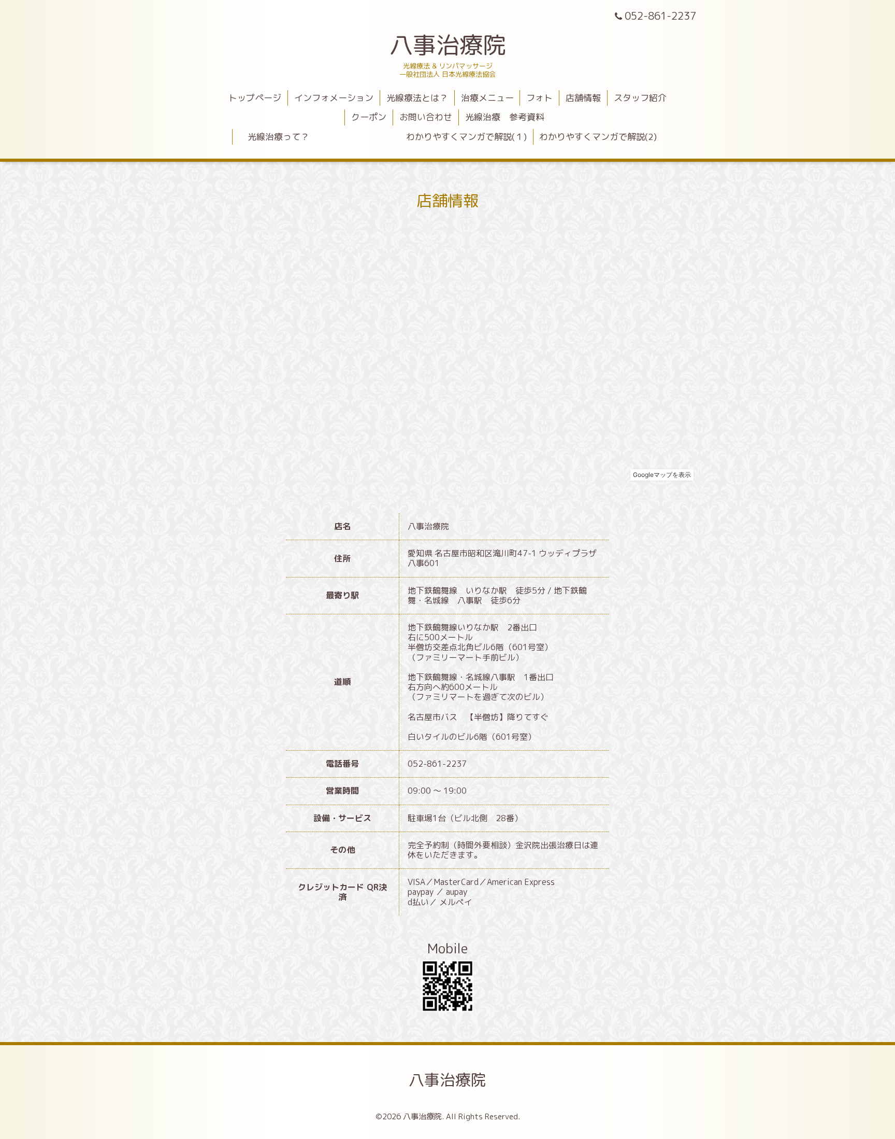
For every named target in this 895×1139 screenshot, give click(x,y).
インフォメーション (333, 98)
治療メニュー (487, 98)
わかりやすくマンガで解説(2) (598, 137)
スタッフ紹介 (640, 98)
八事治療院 (459, 45)
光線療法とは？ (417, 98)
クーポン (368, 117)
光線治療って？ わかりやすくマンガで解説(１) (383, 137)
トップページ (254, 98)
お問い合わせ (425, 117)
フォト (539, 98)
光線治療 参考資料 (504, 117)
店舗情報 (583, 98)
